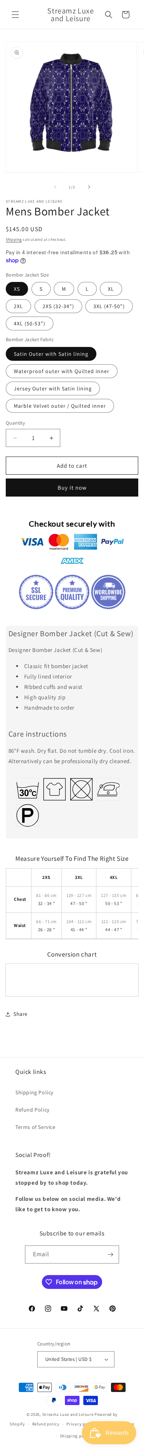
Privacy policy (80, 1424)
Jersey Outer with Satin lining (53, 388)
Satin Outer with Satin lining (51, 353)
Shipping (14, 239)
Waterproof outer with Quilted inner (61, 371)
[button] (15, 14)
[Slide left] (55, 186)
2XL (18, 306)
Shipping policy (76, 1436)
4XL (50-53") (29, 323)
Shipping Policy (34, 1092)
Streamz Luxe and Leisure (68, 1414)
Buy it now (72, 487)
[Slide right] (89, 186)
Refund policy (46, 1424)
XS (17, 288)
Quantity (15, 423)
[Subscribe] (110, 1254)
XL (111, 288)
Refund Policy (32, 1109)
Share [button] (20, 1013)
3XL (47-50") (109, 306)
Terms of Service (35, 1127)
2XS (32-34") (58, 306)
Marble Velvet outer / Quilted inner (60, 405)
